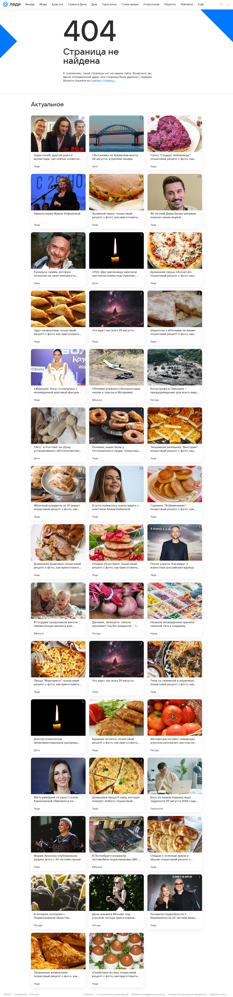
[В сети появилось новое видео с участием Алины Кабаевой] (116, 493)
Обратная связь (218, 994)
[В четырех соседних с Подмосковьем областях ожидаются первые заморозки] (58, 901)
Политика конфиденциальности (148, 994)
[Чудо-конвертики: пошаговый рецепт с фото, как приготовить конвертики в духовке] (58, 318)
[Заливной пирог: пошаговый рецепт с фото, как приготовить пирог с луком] (116, 201)
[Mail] (5, 4)
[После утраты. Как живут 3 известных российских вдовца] (174, 551)
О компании (20, 994)
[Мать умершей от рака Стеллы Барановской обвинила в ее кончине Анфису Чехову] (58, 785)
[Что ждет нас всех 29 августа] (116, 668)
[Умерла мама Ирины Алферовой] (58, 201)
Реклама (34, 994)
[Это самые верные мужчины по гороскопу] (174, 960)
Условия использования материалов (187, 994)
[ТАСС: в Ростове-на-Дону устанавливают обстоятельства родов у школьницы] (58, 434)
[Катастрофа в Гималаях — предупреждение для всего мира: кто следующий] (174, 376)
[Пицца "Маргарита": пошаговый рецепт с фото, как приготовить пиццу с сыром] (58, 668)
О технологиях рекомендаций (112, 994)
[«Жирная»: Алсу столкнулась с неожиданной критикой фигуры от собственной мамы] (58, 376)
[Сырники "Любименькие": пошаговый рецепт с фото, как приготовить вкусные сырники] (174, 493)
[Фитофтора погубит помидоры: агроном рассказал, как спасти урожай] (174, 726)
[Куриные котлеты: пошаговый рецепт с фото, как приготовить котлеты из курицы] (116, 726)
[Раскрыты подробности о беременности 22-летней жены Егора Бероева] (174, 901)
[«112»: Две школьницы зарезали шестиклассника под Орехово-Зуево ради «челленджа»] (116, 259)
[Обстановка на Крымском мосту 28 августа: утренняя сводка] (116, 142)
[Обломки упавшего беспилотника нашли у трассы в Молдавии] (116, 376)
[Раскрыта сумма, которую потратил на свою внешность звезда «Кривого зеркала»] (58, 259)
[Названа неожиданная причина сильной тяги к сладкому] (174, 610)
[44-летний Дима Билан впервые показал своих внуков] (174, 201)
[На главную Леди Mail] (14, 4)
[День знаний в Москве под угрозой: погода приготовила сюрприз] (116, 901)
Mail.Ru (7, 994)
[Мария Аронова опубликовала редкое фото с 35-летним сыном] (58, 843)
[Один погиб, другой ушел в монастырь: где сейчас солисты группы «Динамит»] (58, 142)
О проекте (88, 994)
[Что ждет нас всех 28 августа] (116, 318)
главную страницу (102, 80)
